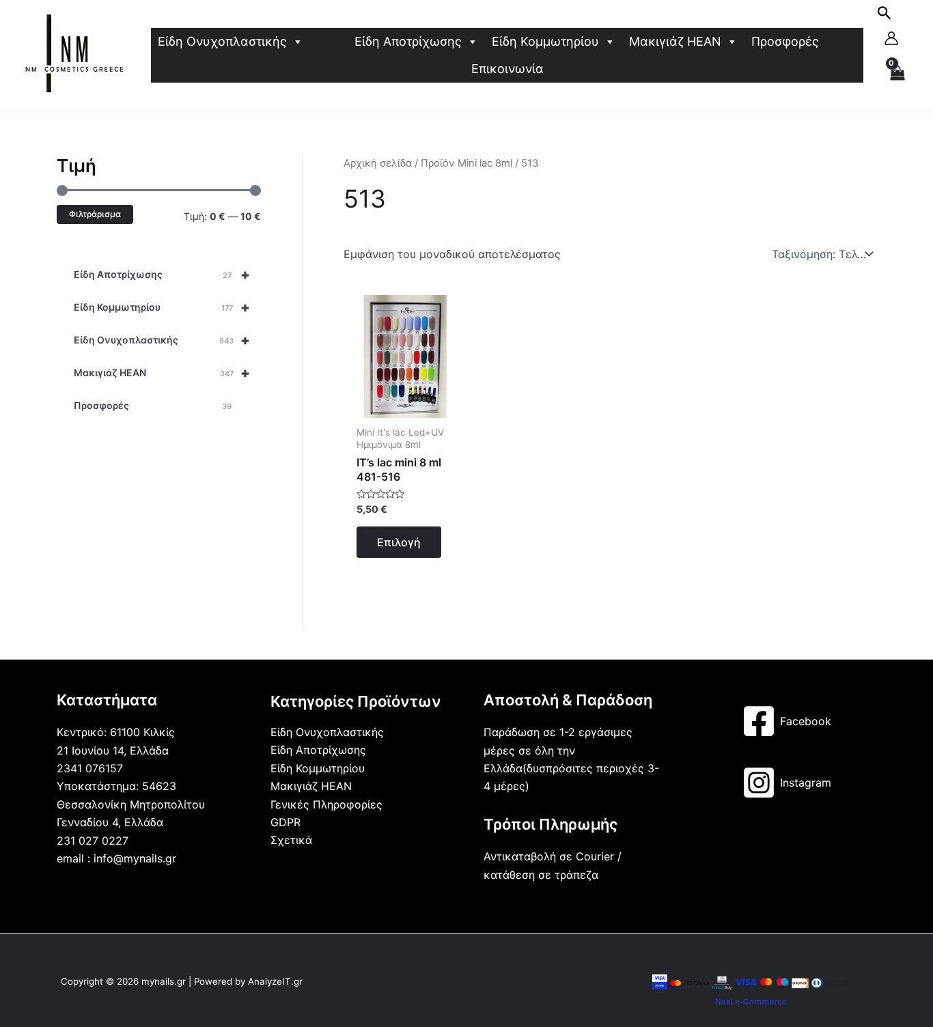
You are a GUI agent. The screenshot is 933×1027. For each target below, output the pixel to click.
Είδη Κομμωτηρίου (545, 41)
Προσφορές (785, 41)
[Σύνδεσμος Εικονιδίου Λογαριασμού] (891, 38)
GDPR (285, 822)
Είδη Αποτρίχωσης (408, 41)
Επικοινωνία (507, 68)
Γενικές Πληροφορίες (326, 804)
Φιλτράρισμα (95, 214)
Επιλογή (399, 542)
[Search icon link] (884, 16)
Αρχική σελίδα (378, 163)
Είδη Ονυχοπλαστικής (222, 41)
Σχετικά (291, 840)
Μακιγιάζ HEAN (675, 41)
